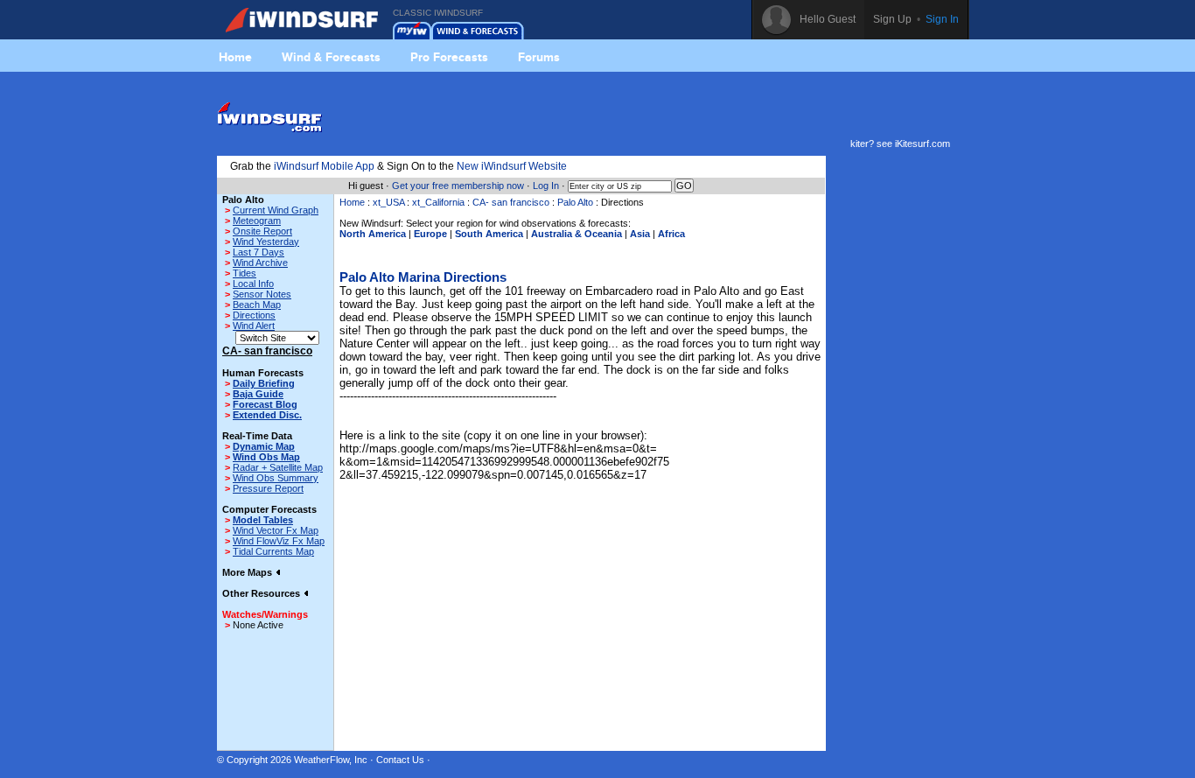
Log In (546, 185)
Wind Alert (254, 325)
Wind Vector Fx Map (275, 530)
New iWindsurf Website (512, 166)
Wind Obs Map (266, 457)
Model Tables (263, 520)
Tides (244, 273)
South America (489, 233)
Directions (254, 315)
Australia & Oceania (576, 233)
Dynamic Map (264, 446)
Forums (539, 57)
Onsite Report (262, 231)
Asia (640, 233)
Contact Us (400, 759)
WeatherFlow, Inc (330, 759)
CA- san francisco (510, 202)
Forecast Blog (265, 404)
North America (372, 233)
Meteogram (257, 220)
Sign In (942, 19)
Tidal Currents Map (273, 551)
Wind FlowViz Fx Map (279, 541)
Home (235, 57)
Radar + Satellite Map (278, 467)
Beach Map (257, 304)
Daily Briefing (264, 383)
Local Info (253, 283)
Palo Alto (575, 202)
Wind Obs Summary (275, 478)
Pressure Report (268, 488)
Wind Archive (260, 262)
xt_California (438, 202)
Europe (430, 233)
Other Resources (262, 593)
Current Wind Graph (275, 210)
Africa (671, 233)
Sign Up (892, 19)
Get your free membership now (458, 185)
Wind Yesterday (266, 241)
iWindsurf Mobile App (324, 166)
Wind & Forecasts (331, 57)
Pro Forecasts (449, 57)
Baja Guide (258, 394)
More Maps (248, 572)
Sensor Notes (262, 294)
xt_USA (388, 202)
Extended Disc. (267, 415)
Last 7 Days (258, 252)
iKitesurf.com (922, 143)
